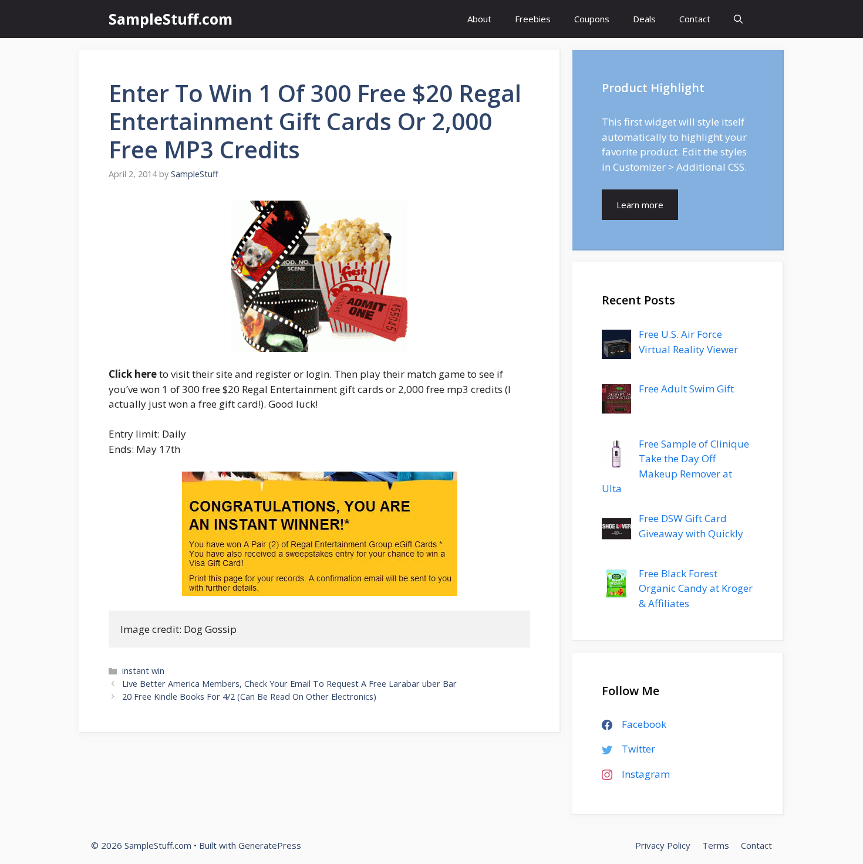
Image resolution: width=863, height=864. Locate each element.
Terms (715, 845)
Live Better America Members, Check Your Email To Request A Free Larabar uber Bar (289, 683)
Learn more (639, 205)
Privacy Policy (662, 845)
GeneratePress (269, 845)
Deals (644, 19)
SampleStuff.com (170, 19)
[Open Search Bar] (738, 19)
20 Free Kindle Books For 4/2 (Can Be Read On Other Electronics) (249, 696)
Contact (694, 19)
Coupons (591, 19)
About (479, 19)
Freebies (533, 19)
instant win (143, 670)
